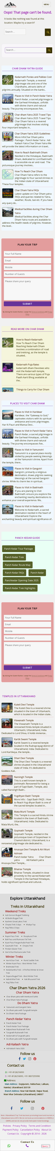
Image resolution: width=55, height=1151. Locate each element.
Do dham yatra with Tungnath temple (21, 1010)
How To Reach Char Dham (29, 171)
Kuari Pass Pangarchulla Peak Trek (19, 942)
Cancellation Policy (30, 1129)
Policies (7, 1125)
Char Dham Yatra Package (17, 1000)
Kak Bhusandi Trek (32, 979)
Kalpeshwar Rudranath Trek (18, 1029)
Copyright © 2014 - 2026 (34, 1133)
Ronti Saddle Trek (31, 960)
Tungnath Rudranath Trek (17, 1032)
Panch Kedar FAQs (14, 572)
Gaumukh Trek (11, 945)
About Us (46, 1129)
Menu (46, 4)
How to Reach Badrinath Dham (31, 152)
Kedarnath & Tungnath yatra (18, 1035)
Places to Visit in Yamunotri (29, 449)
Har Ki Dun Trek (12, 960)
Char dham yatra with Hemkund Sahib (22, 996)
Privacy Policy (20, 1125)
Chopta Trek (28, 945)
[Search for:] (18, 32)
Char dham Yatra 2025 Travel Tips (33, 114)
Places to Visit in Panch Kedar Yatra (33, 95)
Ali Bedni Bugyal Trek (14, 918)
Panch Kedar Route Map (17, 564)
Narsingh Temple (23, 777)
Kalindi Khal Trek (13, 979)
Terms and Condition (39, 1125)
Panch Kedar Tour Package (18, 548)
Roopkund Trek (30, 936)
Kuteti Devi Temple (24, 704)
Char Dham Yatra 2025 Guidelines (32, 133)
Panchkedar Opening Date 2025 (21, 580)
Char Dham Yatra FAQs (27, 190)
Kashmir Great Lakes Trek (16, 921)
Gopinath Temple (23, 830)
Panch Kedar (37, 572)
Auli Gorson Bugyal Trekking (17, 915)
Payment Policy (10, 1129)
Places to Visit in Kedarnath (29, 506)
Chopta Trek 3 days (13, 924)
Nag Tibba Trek (12, 982)
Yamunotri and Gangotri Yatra (18, 1007)
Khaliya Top (31, 924)
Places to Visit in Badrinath (29, 487)
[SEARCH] (48, 32)
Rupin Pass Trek (12, 936)
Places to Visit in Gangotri (28, 468)
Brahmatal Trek (12, 966)
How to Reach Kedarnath (29, 339)
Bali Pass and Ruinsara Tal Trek (18, 939)
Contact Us (13, 1133)
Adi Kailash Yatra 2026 (15, 1048)
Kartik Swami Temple (25, 739)
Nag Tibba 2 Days (12, 927)
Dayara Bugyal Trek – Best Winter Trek (22, 976)
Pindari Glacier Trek (13, 949)
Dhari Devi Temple (24, 758)
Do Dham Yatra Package (16, 1013)
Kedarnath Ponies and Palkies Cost (33, 76)
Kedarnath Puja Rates (27, 364)
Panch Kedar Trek (14, 557)
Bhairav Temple (22, 869)
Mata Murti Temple (24, 811)
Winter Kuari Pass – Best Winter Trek (21, 963)
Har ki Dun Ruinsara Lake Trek (17, 952)
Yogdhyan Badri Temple (26, 795)
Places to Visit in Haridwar (28, 411)
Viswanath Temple (24, 720)
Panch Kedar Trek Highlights (20, 588)
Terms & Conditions (38, 312)
